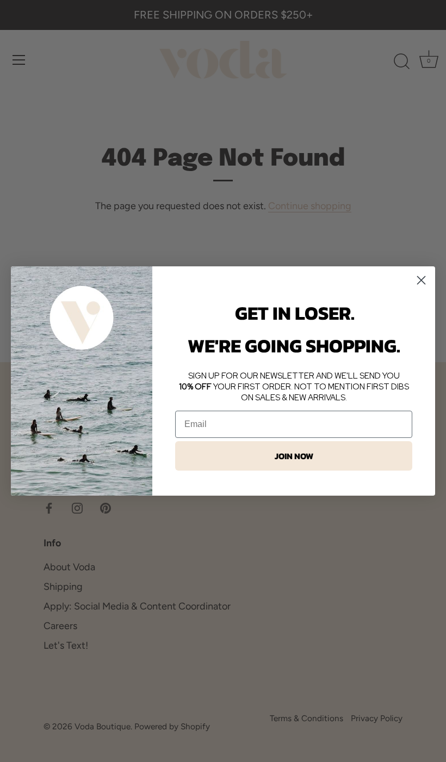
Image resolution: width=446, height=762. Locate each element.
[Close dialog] (421, 280)
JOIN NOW (294, 455)
